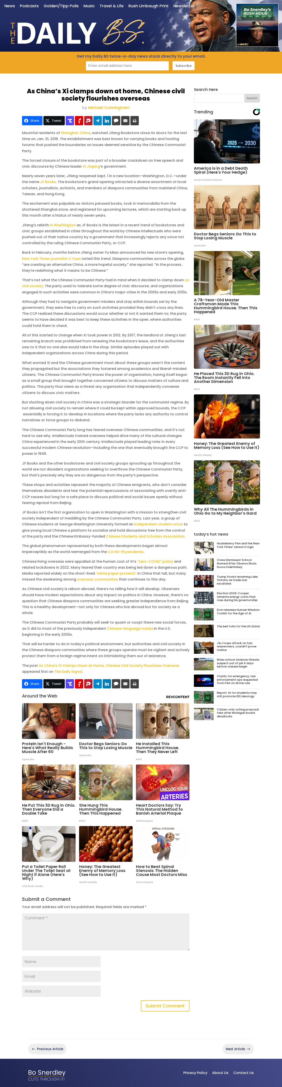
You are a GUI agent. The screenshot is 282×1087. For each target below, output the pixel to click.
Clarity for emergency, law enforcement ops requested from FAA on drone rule (237, 679)
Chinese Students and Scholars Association (145, 536)
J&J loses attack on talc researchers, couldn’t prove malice (236, 646)
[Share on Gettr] (79, 120)
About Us (220, 1072)
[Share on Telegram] (97, 120)
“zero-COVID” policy (155, 561)
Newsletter (184, 6)
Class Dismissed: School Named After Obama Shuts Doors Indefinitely (236, 563)
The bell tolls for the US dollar (238, 626)
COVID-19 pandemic (126, 551)
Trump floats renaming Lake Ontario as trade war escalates (237, 580)
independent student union (158, 524)
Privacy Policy (195, 1072)
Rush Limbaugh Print (148, 6)
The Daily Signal (68, 671)
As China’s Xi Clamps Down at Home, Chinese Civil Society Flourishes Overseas (109, 665)
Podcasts (29, 6)
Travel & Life (112, 6)
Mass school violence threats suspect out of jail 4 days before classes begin (238, 663)
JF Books (48, 181)
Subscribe (183, 66)
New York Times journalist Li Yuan (51, 258)
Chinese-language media (130, 628)
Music (89, 6)
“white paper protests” (116, 573)
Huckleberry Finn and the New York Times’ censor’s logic (238, 545)
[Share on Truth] (70, 120)
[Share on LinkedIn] (107, 120)
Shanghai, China (75, 132)
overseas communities (97, 579)
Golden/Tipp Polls (61, 6)
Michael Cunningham (109, 107)
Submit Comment (165, 1006)
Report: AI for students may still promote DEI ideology (237, 694)
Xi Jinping (91, 166)
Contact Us (243, 1072)
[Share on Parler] (88, 120)
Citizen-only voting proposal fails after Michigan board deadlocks (238, 712)
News (9, 6)
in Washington (63, 225)
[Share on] (116, 120)
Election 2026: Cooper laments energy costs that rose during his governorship (237, 596)
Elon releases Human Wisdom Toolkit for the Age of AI (238, 611)
